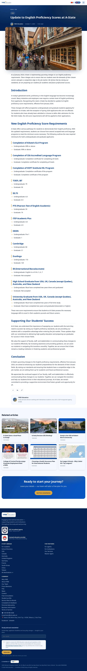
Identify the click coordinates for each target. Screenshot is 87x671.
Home (12, 9)
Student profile (6, 598)
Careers (4, 593)
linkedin (11, 620)
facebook (5, 620)
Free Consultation (7, 596)
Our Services (49, 551)
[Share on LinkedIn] (17, 390)
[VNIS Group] (15, 661)
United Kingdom (7, 558)
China (3, 568)
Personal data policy (8, 605)
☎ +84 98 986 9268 (8, 613)
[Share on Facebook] (13, 390)
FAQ (3, 589)
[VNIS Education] (6, 2)
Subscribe (7, 652)
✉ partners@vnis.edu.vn (9, 615)
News (3, 591)
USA (16, 9)
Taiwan (4, 570)
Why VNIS (5, 579)
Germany (5, 561)
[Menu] (83, 2)
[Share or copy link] (22, 390)
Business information (8, 607)
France (4, 563)
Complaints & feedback (9, 603)
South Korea (6, 565)
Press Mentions (7, 586)
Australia (4, 556)
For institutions (49, 549)
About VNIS (5, 582)
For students (6, 547)
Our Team (5, 584)
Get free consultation (43, 493)
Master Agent (49, 554)
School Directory (7, 549)
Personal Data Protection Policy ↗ (14, 645)
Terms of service (7, 610)
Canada (4, 554)
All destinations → (7, 572)
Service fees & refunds (9, 600)
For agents (48, 547)
